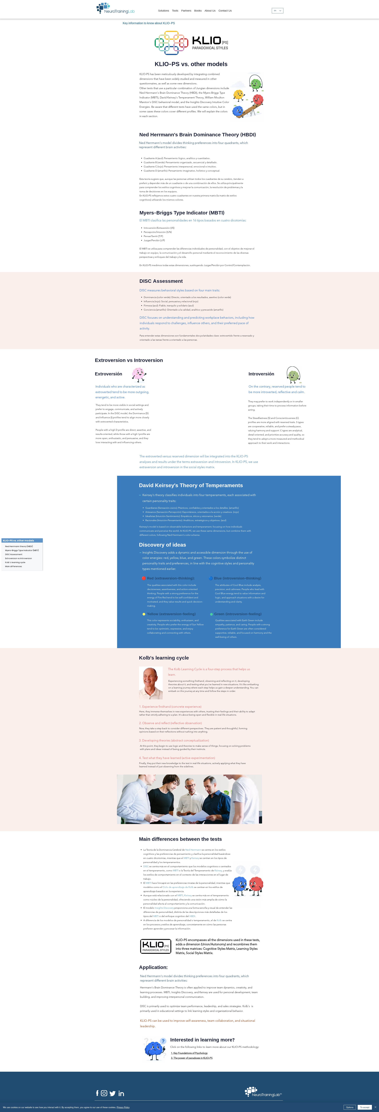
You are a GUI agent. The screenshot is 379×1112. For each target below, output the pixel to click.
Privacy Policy (123, 1107)
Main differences (13, 566)
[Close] (375, 1107)
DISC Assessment (13, 554)
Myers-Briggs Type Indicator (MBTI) (14, 550)
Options (349, 1107)
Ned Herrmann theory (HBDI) (14, 546)
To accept (364, 1107)
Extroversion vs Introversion (14, 558)
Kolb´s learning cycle (14, 562)
